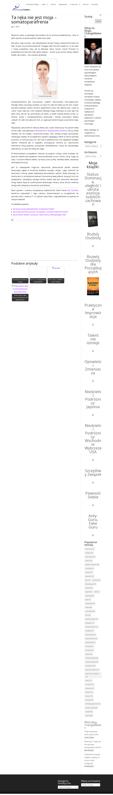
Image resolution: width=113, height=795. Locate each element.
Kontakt (94, 4)
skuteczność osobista (92, 675)
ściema (88, 715)
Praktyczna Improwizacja (93, 311)
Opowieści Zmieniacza (93, 367)
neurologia (90, 611)
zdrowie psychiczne (92, 704)
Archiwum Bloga (32, 4)
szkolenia (89, 688)
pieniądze (89, 623)
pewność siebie (91, 619)
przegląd (89, 631)
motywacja (90, 603)
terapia (88, 696)
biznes (88, 561)
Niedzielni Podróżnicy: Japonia (93, 399)
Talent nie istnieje (93, 339)
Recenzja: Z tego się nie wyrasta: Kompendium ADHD (92, 744)
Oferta (53, 4)
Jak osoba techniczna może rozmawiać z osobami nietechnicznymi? (40, 212)
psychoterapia (91, 638)
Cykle (43, 4)
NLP (87, 615)
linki (96, 592)
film (87, 580)
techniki (89, 692)
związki (88, 712)
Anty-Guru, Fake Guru (93, 521)
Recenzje (89, 650)
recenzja (89, 646)
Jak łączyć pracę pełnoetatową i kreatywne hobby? (33, 209)
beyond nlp (90, 557)
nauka (88, 607)
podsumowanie (91, 627)
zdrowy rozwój (91, 708)
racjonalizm (90, 642)
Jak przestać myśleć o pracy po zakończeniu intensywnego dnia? (39, 214)
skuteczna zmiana (92, 670)
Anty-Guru (89, 549)
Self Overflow (72, 190)
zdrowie (89, 700)
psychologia (90, 635)
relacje (88, 654)
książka (88, 588)
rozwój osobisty (91, 662)
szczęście (89, 684)
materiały (89, 596)
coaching (89, 568)
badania (89, 553)
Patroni (86, 4)
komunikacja (90, 584)
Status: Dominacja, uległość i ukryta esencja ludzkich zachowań (93, 189)
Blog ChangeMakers (93, 724)
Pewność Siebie (93, 495)
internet (96, 580)
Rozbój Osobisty (93, 235)
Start (28, 10)
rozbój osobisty (91, 658)
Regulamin (63, 4)
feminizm (89, 576)
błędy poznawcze (92, 565)
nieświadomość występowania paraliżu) (50, 130)
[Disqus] (44, 330)
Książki (88, 592)
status (88, 680)
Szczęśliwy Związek (93, 472)
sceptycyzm (90, 666)
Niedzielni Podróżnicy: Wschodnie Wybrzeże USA (93, 438)
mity (88, 600)
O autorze (74, 4)
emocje (89, 572)
